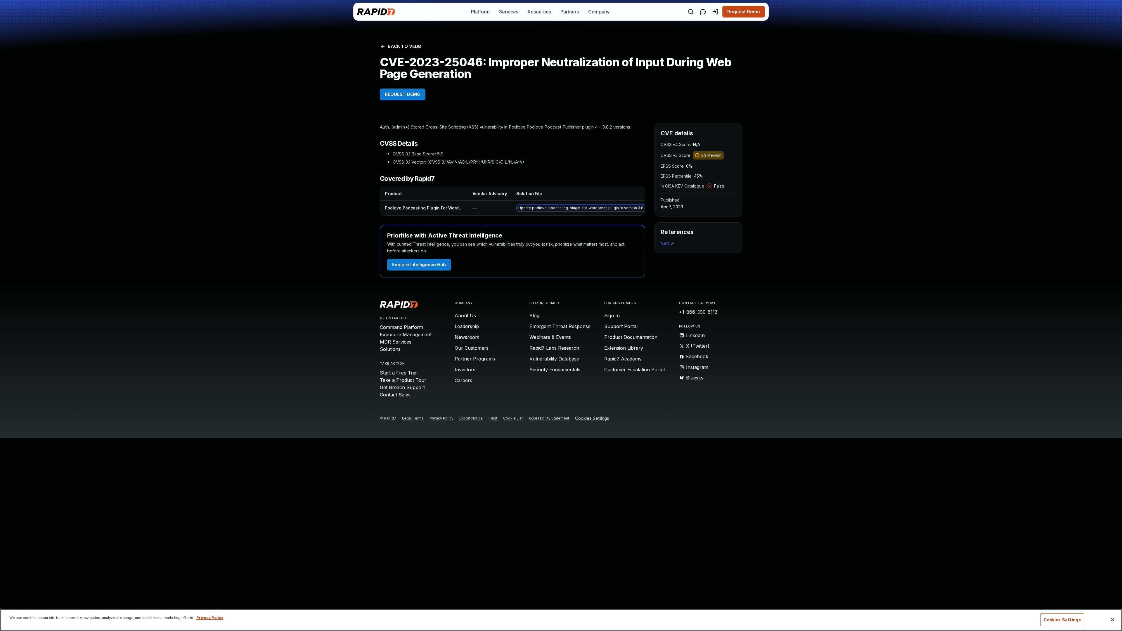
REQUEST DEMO (402, 94)
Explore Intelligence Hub (419, 264)
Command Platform (401, 327)
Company (599, 12)
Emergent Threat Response (560, 326)
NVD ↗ (667, 243)
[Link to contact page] (703, 11)
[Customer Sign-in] (715, 11)
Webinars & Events (550, 337)
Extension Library (623, 348)
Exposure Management (406, 334)
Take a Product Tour (403, 380)
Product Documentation (630, 337)
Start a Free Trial (399, 373)
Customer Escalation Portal (634, 369)
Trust (493, 418)
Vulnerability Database (554, 359)
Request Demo (743, 11)
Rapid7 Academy (623, 359)
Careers (463, 380)
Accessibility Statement (549, 418)
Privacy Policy (441, 418)
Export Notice (471, 418)
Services (508, 12)
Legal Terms (413, 418)
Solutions (390, 349)
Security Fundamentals (554, 369)
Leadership (467, 326)
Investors (465, 369)
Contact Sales (395, 395)
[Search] (690, 11)
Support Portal (621, 326)
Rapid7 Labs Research (554, 348)
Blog (534, 315)
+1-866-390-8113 (698, 312)
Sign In (612, 315)
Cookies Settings (592, 418)
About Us (465, 315)
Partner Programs (475, 359)
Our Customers (472, 348)
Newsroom (467, 337)
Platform (480, 12)
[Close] (1112, 619)
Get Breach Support (402, 387)
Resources (539, 12)
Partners (569, 12)
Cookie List (513, 418)
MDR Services (395, 342)
